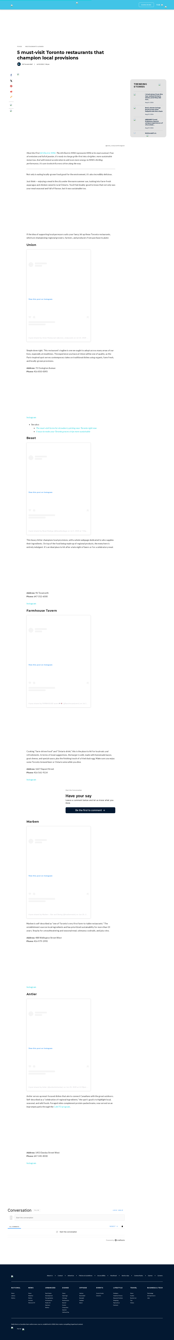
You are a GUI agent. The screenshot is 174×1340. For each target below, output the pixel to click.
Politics (13, 1298)
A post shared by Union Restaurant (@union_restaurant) (51, 338)
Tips (131, 1300)
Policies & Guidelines (85, 1275)
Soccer (81, 1302)
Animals (30, 1300)
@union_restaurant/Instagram (115, 145)
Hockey (81, 1293)
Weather (30, 1295)
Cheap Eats (65, 1307)
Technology (150, 1293)
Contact (60, 1275)
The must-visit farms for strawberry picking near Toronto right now (66, 428)
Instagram (31, 417)
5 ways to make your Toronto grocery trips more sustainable (63, 431)
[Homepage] (16, 1275)
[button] (139, 96)
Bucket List (133, 1298)
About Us (50, 1275)
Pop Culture (116, 1302)
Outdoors (115, 1293)
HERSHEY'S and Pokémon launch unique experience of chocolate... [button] (154, 122)
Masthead (113, 1275)
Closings (64, 1298)
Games (150, 1275)
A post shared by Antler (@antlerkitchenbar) (46, 1087)
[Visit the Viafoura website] (120, 1240)
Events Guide (100, 1293)
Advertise (71, 1275)
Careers (160, 1275)
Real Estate (48, 1293)
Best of (64, 1302)
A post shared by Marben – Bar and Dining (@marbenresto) (52, 914)
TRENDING (140, 85)
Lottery (13, 1295)
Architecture (48, 1300)
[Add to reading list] (11, 111)
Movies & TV (31, 1302)
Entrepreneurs (151, 1295)
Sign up (120, 1210)
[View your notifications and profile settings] (122, 1226)
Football (81, 1300)
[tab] (14, 1226)
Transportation (49, 1298)
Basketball (82, 1295)
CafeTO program (62, 1106)
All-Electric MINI (47, 153)
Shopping (115, 1300)
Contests (115, 1305)
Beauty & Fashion (118, 1298)
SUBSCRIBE (146, 5)
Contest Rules (138, 1275)
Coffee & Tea (65, 1312)
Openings (65, 1295)
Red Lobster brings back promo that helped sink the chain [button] (154, 109)
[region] (66, 1225)
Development (49, 1295)
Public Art (48, 1302)
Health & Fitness (118, 1295)
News (12, 1293)
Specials (64, 1310)
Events (64, 1305)
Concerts (98, 1295)
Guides (132, 1295)
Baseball (81, 1298)
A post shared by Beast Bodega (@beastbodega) (48, 531)
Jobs (148, 1298)
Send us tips (125, 1275)
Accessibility (101, 1275)
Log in (115, 1210)
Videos (132, 1302)
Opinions (47, 1305)
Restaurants (65, 1300)
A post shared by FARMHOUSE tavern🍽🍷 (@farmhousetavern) (54, 703)
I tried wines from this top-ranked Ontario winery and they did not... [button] (154, 96)
